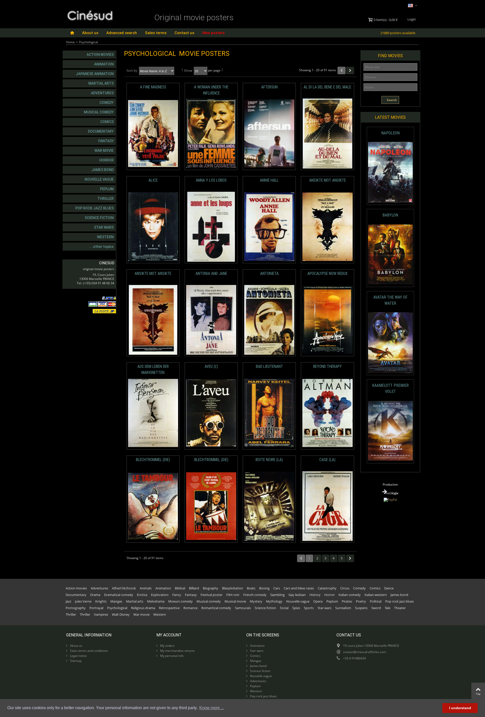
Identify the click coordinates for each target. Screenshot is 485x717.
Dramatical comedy (118, 594)
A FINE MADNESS (153, 87)
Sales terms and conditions (88, 651)
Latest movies (390, 117)
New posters (213, 33)
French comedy (254, 594)
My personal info (171, 656)
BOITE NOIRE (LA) (269, 460)
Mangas (116, 601)
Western (105, 237)
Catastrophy (327, 588)
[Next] (350, 70)
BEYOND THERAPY (327, 366)
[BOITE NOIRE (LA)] (269, 506)
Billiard (194, 588)
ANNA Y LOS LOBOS (211, 180)
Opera (318, 601)
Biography (210, 588)
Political (375, 601)
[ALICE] (153, 227)
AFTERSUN (269, 87)
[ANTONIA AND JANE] (211, 320)
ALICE (153, 180)
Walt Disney (121, 614)
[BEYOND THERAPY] (327, 413)
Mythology (274, 601)
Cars (276, 588)
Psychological (117, 608)
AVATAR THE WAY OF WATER (390, 300)
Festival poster (212, 594)
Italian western (376, 594)
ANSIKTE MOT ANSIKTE (327, 180)
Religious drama (143, 608)
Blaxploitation (232, 588)
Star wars (104, 227)
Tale (387, 608)
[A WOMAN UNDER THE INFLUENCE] (211, 134)
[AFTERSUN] (269, 134)
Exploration (159, 594)
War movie (104, 151)
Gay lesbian (297, 594)
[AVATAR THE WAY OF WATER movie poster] (390, 343)
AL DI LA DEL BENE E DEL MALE (327, 87)
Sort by (132, 70)
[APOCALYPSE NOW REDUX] (327, 320)
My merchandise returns (177, 651)
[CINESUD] (89, 15)
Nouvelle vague (99, 179)
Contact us (184, 33)
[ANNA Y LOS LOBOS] (211, 227)
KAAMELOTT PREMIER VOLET (390, 388)
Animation (104, 64)
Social (284, 608)
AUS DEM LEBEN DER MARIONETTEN (153, 369)
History (315, 594)
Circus (344, 588)
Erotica (142, 594)
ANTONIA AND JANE (211, 273)
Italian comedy (349, 594)
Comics (107, 122)
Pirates (347, 601)
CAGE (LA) (327, 460)
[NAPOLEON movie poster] (390, 172)
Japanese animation (95, 74)
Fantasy (106, 141)
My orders (167, 645)
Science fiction (99, 218)
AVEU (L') (211, 366)
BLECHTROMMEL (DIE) (153, 460)
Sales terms (155, 33)
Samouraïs (243, 608)
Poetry (361, 601)
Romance (190, 608)
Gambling (277, 594)
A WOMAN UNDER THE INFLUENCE (211, 90)
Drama (95, 594)
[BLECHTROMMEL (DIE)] (153, 506)
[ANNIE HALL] (269, 227)
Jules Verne (83, 601)
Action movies (100, 55)
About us (90, 33)
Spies (296, 608)
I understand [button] (460, 708)
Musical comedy (99, 112)
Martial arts (101, 83)
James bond (102, 170)
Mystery (256, 601)
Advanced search (121, 33)
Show (188, 70)
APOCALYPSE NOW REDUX (327, 273)
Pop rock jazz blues (94, 208)
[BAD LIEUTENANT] (269, 413)
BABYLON (390, 215)
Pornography (76, 608)
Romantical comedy (216, 608)
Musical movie (235, 601)
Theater (400, 608)
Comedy (107, 103)
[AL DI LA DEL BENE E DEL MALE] (327, 134)
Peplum (107, 189)
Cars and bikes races (299, 588)
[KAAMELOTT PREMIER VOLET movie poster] (390, 431)
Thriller (106, 199)
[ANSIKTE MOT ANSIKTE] (327, 227)
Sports (309, 608)
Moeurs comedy (180, 601)
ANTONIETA (269, 273)
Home (70, 42)
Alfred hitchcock (124, 588)
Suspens (361, 608)
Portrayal (96, 608)
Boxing (264, 588)
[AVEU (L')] (211, 413)
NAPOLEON (390, 133)
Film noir (232, 594)
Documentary (101, 131)
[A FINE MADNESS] (153, 134)
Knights (101, 601)
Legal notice (78, 656)
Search (391, 100)
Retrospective (169, 608)
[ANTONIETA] (269, 320)
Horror (106, 160)
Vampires (101, 614)
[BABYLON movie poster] (390, 254)
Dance (389, 588)
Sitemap (75, 661)
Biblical (180, 588)
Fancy (176, 594)
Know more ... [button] (211, 708)
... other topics (101, 247)
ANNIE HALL (269, 180)
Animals (146, 588)
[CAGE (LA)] (327, 506)
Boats (251, 588)
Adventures (102, 93)
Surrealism (343, 608)
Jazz (68, 601)
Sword (376, 608)
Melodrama (155, 601)
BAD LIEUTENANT (269, 366)
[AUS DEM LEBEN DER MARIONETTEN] (153, 413)
